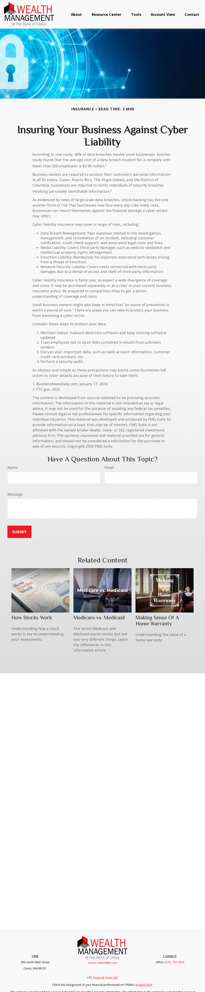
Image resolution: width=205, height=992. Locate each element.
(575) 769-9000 (174, 962)
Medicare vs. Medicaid (99, 618)
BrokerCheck (144, 985)
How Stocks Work (31, 618)
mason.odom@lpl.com (102, 963)
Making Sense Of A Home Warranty (157, 621)
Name (12, 467)
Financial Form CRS (105, 977)
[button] (76, 14)
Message (14, 494)
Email (109, 467)
